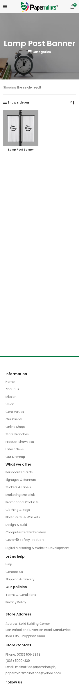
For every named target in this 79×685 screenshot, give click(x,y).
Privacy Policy (15, 602)
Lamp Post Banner (21, 149)
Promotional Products (22, 502)
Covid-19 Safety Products (24, 540)
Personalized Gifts (19, 472)
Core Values (14, 411)
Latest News (14, 449)
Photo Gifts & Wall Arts (22, 517)
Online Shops (15, 427)
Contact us (14, 572)
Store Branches (17, 434)
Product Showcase (19, 442)
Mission (10, 396)
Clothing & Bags (17, 510)
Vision (9, 404)
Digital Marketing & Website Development (37, 548)
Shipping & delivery (19, 579)
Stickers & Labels (18, 487)
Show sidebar (18, 102)
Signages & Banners (20, 479)
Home (10, 381)
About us (12, 389)
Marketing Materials (20, 495)
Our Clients (14, 419)
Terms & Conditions (20, 595)
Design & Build (16, 525)
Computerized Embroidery (25, 532)
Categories (41, 51)
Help (8, 564)
